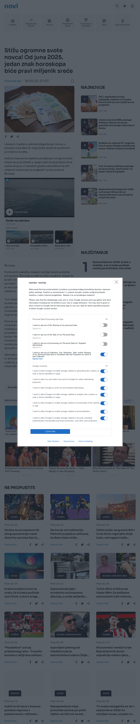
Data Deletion (53, 441)
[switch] (103, 325)
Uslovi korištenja (85, 441)
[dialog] (70, 362)
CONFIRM (50, 432)
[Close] (117, 283)
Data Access (69, 441)
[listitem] (70, 319)
